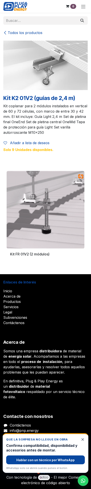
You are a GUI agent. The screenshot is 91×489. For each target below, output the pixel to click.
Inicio (7, 291)
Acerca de (12, 296)
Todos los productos (25, 32)
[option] (45, 217)
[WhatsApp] (83, 480)
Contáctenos (14, 323)
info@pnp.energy (24, 430)
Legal (7, 312)
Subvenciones (15, 317)
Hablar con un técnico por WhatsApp (45, 460)
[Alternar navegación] (83, 6)
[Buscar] (82, 20)
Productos (12, 301)
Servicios (11, 307)
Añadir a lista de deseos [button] (29, 143)
